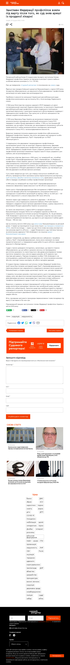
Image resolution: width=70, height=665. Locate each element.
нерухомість (27, 316)
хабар (29, 598)
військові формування (32, 536)
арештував (38, 224)
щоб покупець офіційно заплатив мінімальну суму (25, 177)
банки (29, 498)
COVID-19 (30, 515)
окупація (30, 554)
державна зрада (33, 588)
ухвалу (53, 85)
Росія (41, 551)
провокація (31, 544)
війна (41, 598)
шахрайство (32, 575)
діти (28, 512)
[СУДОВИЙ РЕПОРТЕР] (14, 3)
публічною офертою (45, 621)
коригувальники (33, 565)
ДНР (41, 568)
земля (35, 541)
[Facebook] (9, 635)
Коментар (9, 364)
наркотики (31, 505)
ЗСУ (41, 502)
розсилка (30, 532)
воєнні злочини (33, 582)
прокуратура (32, 578)
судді (41, 595)
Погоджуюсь (57, 655)
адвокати (30, 561)
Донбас (30, 529)
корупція (15, 316)
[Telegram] (14, 635)
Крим (41, 526)
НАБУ (29, 541)
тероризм (31, 558)
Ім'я (7, 386)
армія (41, 522)
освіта (29, 509)
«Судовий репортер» (29, 85)
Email (8, 396)
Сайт (7, 405)
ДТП (41, 512)
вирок (40, 509)
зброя (29, 502)
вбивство (30, 571)
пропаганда (31, 568)
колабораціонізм (34, 592)
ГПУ (41, 541)
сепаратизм (31, 526)
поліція (29, 595)
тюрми (40, 505)
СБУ (28, 551)
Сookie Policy (10, 657)
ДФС (41, 498)
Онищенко (31, 519)
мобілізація (31, 522)
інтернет (39, 529)
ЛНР (41, 548)
